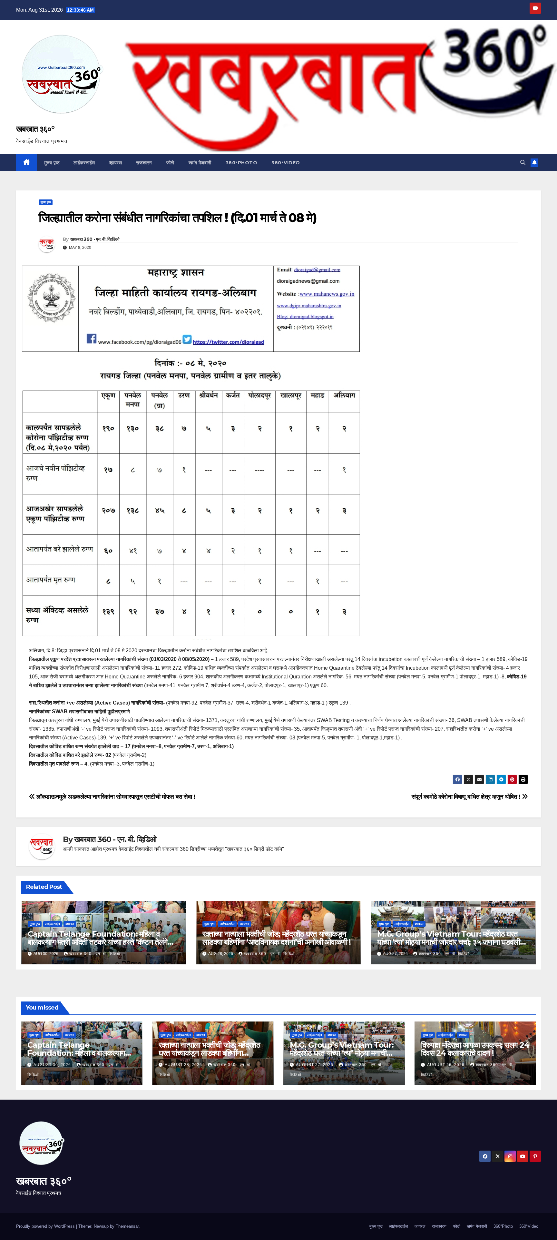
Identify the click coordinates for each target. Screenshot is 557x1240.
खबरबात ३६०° (35, 129)
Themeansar (127, 1226)
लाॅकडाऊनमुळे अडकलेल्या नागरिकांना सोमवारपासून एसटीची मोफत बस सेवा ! (115, 796)
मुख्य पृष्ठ (52, 163)
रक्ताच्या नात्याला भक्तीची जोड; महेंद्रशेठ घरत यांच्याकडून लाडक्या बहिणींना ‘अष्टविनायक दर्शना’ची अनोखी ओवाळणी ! (276, 938)
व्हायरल (115, 163)
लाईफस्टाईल (84, 163)
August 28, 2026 (184, 1064)
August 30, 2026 (53, 1064)
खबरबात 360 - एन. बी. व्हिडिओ (94, 239)
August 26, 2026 (446, 1064)
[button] (522, 162)
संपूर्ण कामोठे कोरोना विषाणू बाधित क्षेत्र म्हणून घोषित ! (467, 796)
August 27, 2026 (315, 1064)
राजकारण (144, 163)
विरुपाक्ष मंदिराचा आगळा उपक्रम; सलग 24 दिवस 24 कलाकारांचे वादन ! (475, 1049)
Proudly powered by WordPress (46, 1226)
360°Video (285, 163)
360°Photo (242, 163)
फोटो (170, 163)
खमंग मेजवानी (200, 163)
